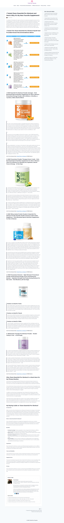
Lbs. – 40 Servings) (17, 335)
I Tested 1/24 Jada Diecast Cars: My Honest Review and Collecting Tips (19, 497)
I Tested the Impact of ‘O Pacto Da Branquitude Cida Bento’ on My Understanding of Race (50, 59)
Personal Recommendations (25, 5)
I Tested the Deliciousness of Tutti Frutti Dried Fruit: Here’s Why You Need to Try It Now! (21, 501)
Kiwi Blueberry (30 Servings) (21, 279)
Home (15, 5)
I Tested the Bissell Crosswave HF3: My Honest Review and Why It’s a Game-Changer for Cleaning (51, 54)
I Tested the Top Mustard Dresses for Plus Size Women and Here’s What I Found (51, 29)
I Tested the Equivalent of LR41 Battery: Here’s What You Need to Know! (19, 500)
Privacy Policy (43, 5)
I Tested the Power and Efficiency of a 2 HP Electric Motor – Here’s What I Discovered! (51, 34)
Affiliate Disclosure (36, 5)
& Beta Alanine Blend (18, 97)
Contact (48, 5)
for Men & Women (11, 218)
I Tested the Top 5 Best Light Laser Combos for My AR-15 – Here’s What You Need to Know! (51, 49)
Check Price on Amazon (34, 42)
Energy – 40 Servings (17, 164)
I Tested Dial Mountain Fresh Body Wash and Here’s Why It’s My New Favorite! (50, 14)
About (18, 5)
